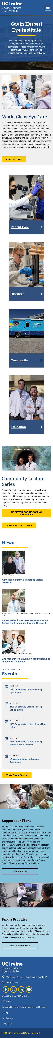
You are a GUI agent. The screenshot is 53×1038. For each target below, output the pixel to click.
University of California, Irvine (15, 996)
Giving (5, 1012)
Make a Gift (20, 871)
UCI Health (7, 1001)
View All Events (16, 775)
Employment (7, 1018)
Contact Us (13, 159)
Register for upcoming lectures (26, 513)
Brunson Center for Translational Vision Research (24, 1007)
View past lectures (19, 525)
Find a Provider (20, 945)
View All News (9, 669)
